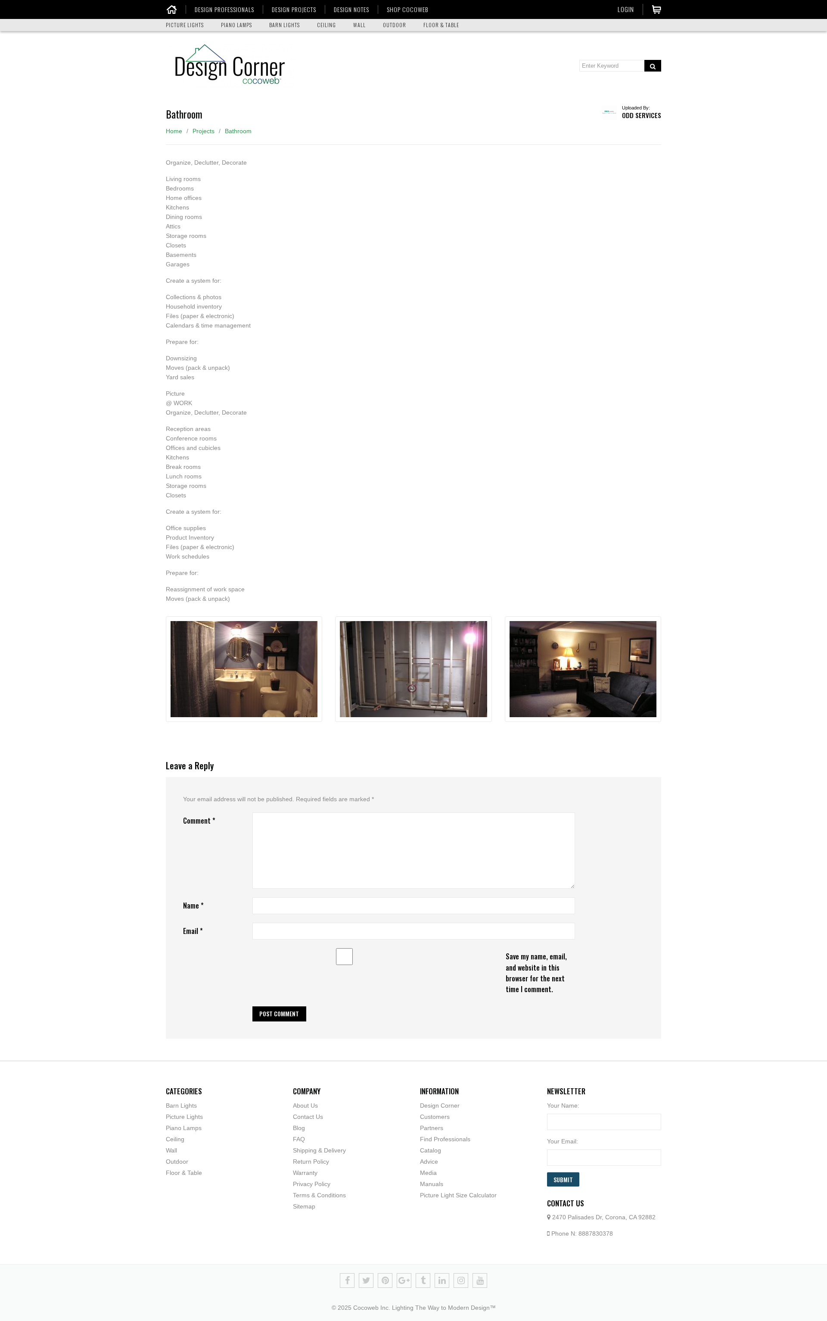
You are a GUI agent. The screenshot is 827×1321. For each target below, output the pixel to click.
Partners (431, 1127)
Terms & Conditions (319, 1195)
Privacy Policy (311, 1183)
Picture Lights (184, 1116)
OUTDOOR (394, 24)
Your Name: (563, 1105)
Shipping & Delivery (319, 1150)
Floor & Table (184, 1172)
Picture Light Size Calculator (458, 1195)
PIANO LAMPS (236, 24)
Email (193, 931)
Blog (299, 1127)
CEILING (326, 24)
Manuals (431, 1183)
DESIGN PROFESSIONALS (224, 9)
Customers (435, 1116)
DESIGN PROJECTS (294, 9)
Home (174, 131)
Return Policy (311, 1161)
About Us (305, 1105)
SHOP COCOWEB (407, 9)
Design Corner (440, 1105)
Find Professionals (445, 1139)
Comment (199, 820)
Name (193, 905)
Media (428, 1172)
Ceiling (175, 1139)
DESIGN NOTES (351, 9)
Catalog (430, 1150)
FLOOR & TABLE (441, 24)
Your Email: (562, 1141)
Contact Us (308, 1116)
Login (626, 9)
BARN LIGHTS (284, 24)
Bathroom (238, 131)
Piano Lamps (184, 1127)
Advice (429, 1161)
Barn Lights (181, 1105)
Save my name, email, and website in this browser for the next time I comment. (536, 972)
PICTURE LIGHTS (185, 24)
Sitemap (304, 1206)
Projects (204, 131)
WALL (359, 24)
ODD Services (641, 115)
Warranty (305, 1172)
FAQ (299, 1139)
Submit (563, 1179)
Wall (171, 1150)
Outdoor (177, 1161)
